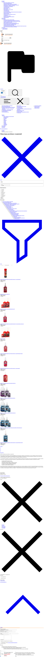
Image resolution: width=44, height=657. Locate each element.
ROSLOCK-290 (2, 338)
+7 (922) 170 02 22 (3, 97)
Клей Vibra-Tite (6, 117)
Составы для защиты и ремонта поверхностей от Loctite (12, 21)
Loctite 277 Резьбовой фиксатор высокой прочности (8, 383)
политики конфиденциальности (12, 642)
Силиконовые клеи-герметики (8, 6)
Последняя (1, 452)
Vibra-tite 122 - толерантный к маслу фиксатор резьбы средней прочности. (11, 427)
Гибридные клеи (6, 17)
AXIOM (5, 123)
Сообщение (2, 639)
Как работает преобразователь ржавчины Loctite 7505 (11, 20)
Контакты (3, 27)
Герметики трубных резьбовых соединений (10, 4)
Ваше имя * (2, 630)
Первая (1, 446)
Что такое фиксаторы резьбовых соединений (10, 26)
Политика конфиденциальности (7, 654)
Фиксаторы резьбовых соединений (9, 2)
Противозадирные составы (15, 213)
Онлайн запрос (2, 580)
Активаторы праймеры (7, 15)
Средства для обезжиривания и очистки (10, 14)
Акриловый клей (6, 10)
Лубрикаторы (15, 216)
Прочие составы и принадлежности (9, 16)
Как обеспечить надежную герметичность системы (11, 23)
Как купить (3, 18)
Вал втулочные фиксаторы (8, 3)
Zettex (5, 119)
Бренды (3, 525)
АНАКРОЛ (5, 124)
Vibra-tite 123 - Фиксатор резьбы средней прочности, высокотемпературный (11, 442)
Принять (5, 655)
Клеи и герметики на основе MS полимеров (10, 22)
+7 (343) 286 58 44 (4, 28)
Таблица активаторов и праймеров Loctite (10, 24)
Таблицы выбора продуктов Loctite (9, 25)
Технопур (5, 118)
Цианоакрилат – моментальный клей (9, 5)
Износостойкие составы (7, 12)
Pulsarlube (5, 120)
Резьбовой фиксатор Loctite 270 (5, 294)
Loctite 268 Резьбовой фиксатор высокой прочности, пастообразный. (10, 279)
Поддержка (3, 527)
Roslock (5, 122)
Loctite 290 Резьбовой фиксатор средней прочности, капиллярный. (10, 368)
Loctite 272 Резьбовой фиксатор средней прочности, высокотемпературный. (11, 353)
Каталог (3, 1)
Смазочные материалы (15, 214)
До (1, 185)
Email (1, 633)
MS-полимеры (6, 8)
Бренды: (3, 115)
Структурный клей (6, 11)
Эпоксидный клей (6, 7)
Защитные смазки (6, 13)
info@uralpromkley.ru (4, 128)
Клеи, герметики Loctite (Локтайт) (9, 116)
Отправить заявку (3, 643)
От (1, 184)
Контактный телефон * (3, 631)
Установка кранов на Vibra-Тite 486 (9, 19)
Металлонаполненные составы (8, 9)
